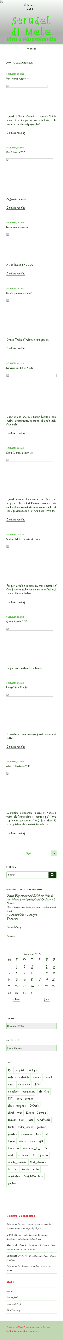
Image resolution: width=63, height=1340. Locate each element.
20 (54, 980)
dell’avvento (34, 503)
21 (9, 986)
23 (24, 986)
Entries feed (11, 1297)
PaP (34, 1155)
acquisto (20, 1070)
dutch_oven (15, 1113)
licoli (32, 1141)
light (41, 1141)
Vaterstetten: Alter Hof (17, 79)
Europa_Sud (16, 1120)
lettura (22, 1141)
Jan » (47, 999)
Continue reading (15, 133)
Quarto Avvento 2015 (16, 621)
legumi (11, 1141)
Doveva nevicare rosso (17, 227)
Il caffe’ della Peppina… (17, 687)
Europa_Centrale (36, 1113)
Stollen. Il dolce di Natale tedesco (23, 539)
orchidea (23, 1155)
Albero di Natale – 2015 (18, 766)
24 (32, 986)
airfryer (33, 1070)
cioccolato (24, 1084)
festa (30, 1120)
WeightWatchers (33, 1176)
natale (11, 1155)
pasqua (44, 1155)
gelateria (41, 1127)
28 (9, 993)
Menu (33, 48)
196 (10, 1070)
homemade (26, 1134)
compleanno (28, 1091)
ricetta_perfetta (17, 1162)
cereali (48, 1077)
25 (39, 986)
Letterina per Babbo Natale (19, 368)
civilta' (37, 1084)
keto (38, 1134)
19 (47, 980)
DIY (10, 1098)
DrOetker (35, 1106)
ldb (46, 1134)
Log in (9, 1290)
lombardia (13, 1148)
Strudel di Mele (31, 26)
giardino (12, 1134)
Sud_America (38, 1162)
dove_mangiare (17, 1106)
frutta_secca (25, 1127)
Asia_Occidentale (18, 1077)
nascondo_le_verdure (36, 1148)
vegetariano (14, 1176)
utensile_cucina (30, 1169)
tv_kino (12, 1169)
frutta (11, 1127)
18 (39, 980)
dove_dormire (25, 1098)
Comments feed (13, 1303)
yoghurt (12, 1183)
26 (46, 986)
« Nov (16, 999)
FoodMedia (43, 1120)
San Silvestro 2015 (15, 152)
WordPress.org (13, 1310)
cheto (11, 1084)
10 (32, 973)
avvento (37, 1077)
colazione (13, 1091)
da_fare (44, 1091)
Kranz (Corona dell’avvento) (20, 453)
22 (16, 986)
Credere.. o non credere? (19, 293)
